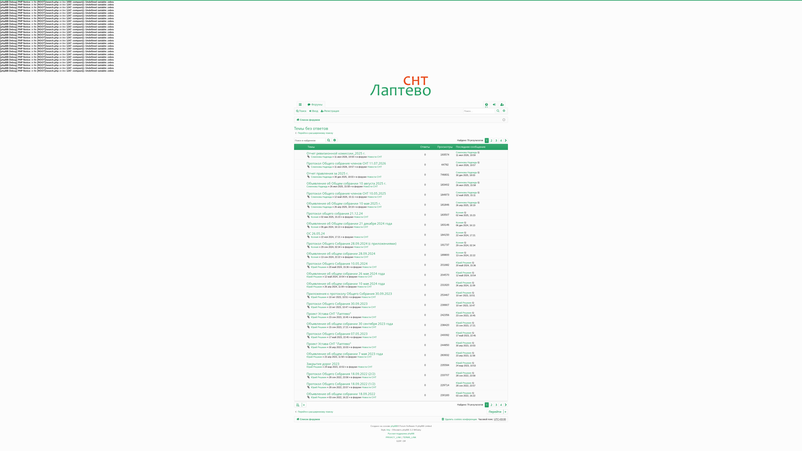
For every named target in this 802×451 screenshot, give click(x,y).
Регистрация (331, 111)
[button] (506, 140)
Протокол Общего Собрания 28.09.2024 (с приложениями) (351, 243)
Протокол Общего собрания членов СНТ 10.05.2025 (346, 193)
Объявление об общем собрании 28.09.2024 (341, 253)
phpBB (394, 426)
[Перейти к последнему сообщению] (478, 152)
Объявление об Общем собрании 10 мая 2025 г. (344, 203)
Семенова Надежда (321, 157)
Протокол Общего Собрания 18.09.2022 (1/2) (341, 384)
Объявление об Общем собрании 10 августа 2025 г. (346, 183)
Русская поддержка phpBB (401, 433)
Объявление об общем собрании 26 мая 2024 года (346, 273)
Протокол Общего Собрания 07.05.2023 (337, 334)
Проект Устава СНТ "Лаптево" (329, 314)
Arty (388, 430)
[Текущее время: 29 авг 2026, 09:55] (504, 119)
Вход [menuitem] (495, 105)
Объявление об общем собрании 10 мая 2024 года (346, 283)
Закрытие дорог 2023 (323, 364)
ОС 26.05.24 (316, 233)
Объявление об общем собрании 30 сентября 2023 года (350, 324)
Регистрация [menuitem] (502, 105)
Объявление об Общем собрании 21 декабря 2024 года (349, 223)
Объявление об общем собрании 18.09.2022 (341, 394)
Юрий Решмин (318, 267)
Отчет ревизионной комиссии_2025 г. (336, 153)
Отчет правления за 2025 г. (327, 173)
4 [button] (501, 140)
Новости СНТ (375, 157)
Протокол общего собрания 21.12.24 (335, 213)
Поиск (302, 111)
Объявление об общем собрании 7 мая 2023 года (345, 354)
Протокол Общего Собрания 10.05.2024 (337, 263)
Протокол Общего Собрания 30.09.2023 (337, 304)
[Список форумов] (401, 86)
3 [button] (496, 140)
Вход (315, 111)
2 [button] (491, 140)
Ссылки (301, 105)
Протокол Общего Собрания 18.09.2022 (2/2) (341, 374)
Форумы (316, 104)
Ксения (315, 217)
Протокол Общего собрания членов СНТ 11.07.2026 (346, 163)
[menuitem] (486, 104)
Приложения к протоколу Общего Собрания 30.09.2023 (349, 293)
